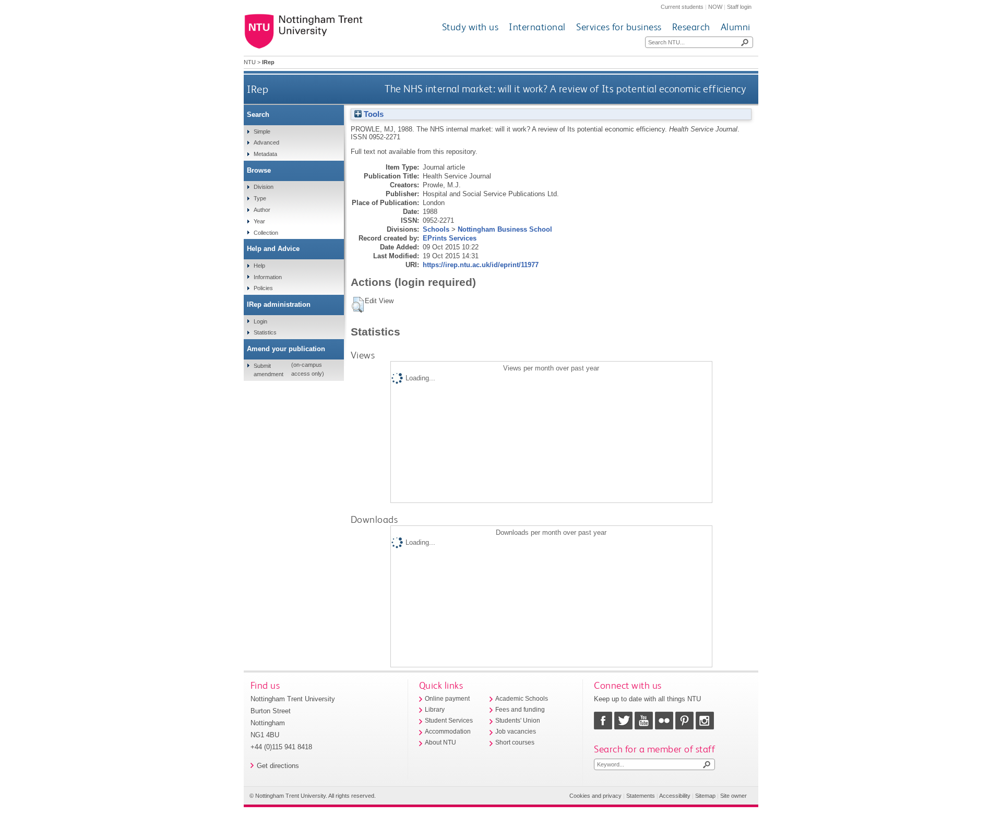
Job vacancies (515, 731)
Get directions (278, 766)
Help (259, 265)
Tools (373, 114)
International (537, 27)
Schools (436, 229)
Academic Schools (521, 699)
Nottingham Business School (505, 229)
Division (263, 187)
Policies (263, 288)
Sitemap (705, 796)
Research (691, 27)
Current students (682, 7)
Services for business (619, 27)
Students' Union (517, 720)
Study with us (470, 27)
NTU (250, 62)
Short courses (514, 742)
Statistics (265, 332)
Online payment (447, 699)
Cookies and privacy (595, 796)
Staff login (739, 7)
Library (435, 709)
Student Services (449, 720)
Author (262, 210)
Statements (640, 796)
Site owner (733, 796)
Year (259, 221)
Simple (262, 131)
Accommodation (448, 731)
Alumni (735, 27)
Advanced (266, 142)
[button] (358, 305)
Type (260, 198)
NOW (715, 7)
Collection (266, 233)
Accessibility (674, 796)
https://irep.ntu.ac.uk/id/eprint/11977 (481, 265)
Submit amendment (268, 370)
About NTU (440, 742)
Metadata (265, 154)
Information (268, 277)
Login (260, 321)
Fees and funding (520, 709)
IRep (257, 88)
